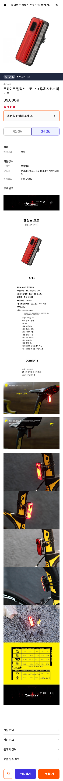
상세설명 (45, 131)
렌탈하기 (25, 774)
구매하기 (49, 774)
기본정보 (17, 131)
